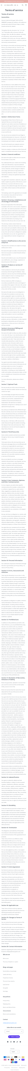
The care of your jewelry (8, 981)
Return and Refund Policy (9, 1007)
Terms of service (14, 1067)
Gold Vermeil (6, 984)
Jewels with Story (7, 974)
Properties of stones (8, 977)
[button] (22, 5)
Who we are (6, 958)
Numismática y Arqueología (9, 971)
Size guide (5, 988)
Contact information (15, 1069)
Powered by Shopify (16, 1065)
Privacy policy (7, 1067)
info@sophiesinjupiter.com (10, 1022)
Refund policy (24, 1065)
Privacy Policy (6, 1000)
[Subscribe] (21, 1031)
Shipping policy (6, 1004)
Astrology (5, 991)
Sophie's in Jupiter (8, 1065)
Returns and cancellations (9, 1014)
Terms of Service (7, 1010)
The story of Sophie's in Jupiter (10, 961)
